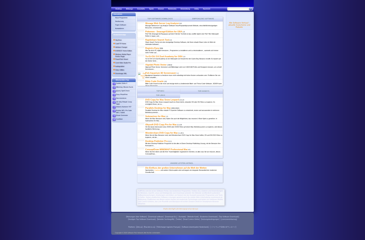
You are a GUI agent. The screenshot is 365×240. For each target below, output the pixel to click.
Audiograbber (118, 66)
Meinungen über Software (136, 217)
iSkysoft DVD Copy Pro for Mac (161, 124)
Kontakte (182, 217)
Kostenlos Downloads (208, 217)
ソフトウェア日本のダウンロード (223, 227)
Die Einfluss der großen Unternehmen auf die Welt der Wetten (176, 168)
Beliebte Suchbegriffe (165, 219)
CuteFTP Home (119, 43)
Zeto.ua (139, 227)
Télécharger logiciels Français (168, 227)
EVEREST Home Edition (122, 50)
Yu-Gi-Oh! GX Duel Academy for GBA (164, 56)
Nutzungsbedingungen (210, 219)
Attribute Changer (120, 47)
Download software (155, 217)
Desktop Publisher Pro (156, 141)
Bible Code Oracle (154, 81)
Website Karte (193, 217)
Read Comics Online (191, 219)
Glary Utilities (118, 70)
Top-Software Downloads (229, 217)
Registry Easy (152, 48)
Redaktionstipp (119, 35)
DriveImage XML (120, 73)
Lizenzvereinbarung (229, 219)
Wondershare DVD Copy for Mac (161, 133)
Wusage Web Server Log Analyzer (162, 23)
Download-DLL (171, 217)
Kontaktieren (119, 28)
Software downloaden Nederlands (195, 227)
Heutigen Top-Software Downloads (142, 219)
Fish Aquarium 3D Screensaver (160, 73)
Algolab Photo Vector (156, 64)
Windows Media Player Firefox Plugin (122, 55)
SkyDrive (117, 40)
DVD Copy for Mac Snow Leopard (162, 99)
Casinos (157, 170)
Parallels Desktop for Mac (158, 108)
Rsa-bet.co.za (149, 227)
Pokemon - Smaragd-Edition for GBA (163, 31)
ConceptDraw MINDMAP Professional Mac (166, 149)
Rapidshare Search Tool (157, 40)
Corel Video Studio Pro (122, 62)
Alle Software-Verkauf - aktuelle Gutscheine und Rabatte (239, 25)
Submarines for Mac (155, 116)
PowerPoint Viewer (120, 59)
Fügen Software (120, 25)
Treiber (179, 219)
